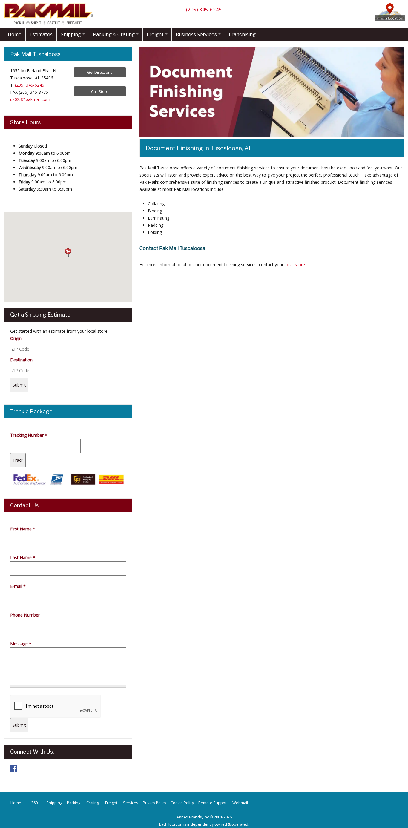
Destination (21, 360)
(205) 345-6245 (204, 9)
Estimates (41, 34)
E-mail (18, 586)
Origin (16, 338)
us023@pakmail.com (30, 99)
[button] (68, 253)
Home (15, 34)
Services (130, 802)
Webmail (240, 802)
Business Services (197, 34)
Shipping (71, 34)
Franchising (242, 34)
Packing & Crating (114, 34)
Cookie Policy (182, 802)
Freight (156, 34)
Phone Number (25, 615)
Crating (92, 802)
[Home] (50, 24)
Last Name (22, 557)
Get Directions (100, 72)
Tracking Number (28, 435)
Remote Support (213, 802)
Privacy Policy (154, 802)
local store (295, 264)
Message (20, 643)
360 (34, 802)
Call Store (99, 91)
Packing (73, 802)
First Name (22, 529)
